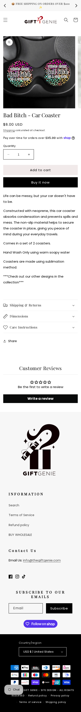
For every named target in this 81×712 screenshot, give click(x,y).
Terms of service (30, 702)
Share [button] (12, 341)
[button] (5, 20)
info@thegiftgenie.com (42, 560)
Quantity (9, 146)
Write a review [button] (40, 398)
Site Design (49, 690)
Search (14, 505)
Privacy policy (60, 695)
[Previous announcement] (5, 5)
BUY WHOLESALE (20, 535)
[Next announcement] (76, 5)
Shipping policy (56, 702)
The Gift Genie (28, 690)
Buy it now (40, 182)
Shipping (9, 130)
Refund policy (19, 525)
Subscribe (59, 608)
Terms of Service (21, 515)
